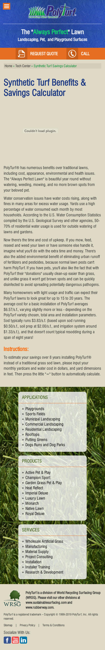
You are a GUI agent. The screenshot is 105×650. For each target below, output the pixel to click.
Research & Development (44, 572)
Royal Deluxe (34, 513)
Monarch (32, 503)
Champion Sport (37, 477)
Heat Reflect (34, 488)
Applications (35, 397)
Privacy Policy (27, 625)
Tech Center (23, 66)
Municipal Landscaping (42, 419)
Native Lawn (34, 508)
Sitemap (8, 625)
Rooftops (32, 434)
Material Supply (37, 551)
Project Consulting (39, 556)
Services (31, 529)
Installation (33, 562)
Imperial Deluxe (36, 493)
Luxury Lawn (35, 498)
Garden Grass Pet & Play (43, 482)
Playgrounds (34, 408)
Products (32, 461)
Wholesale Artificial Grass (44, 541)
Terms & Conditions (53, 625)
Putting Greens (36, 439)
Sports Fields (35, 414)
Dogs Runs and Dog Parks (45, 444)
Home (8, 66)
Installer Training (37, 567)
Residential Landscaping (43, 429)
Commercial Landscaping (44, 424)
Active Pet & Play (38, 472)
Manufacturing (36, 546)
